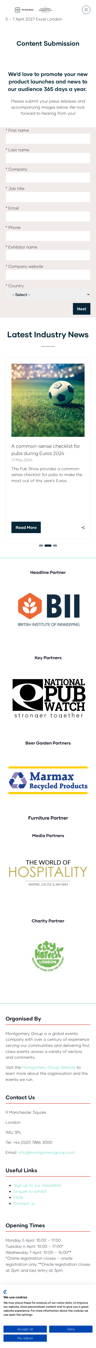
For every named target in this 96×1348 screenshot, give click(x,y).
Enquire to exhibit (30, 1191)
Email (12, 208)
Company (16, 169)
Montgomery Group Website (49, 1067)
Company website (24, 266)
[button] (86, 10)
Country (15, 285)
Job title (15, 188)
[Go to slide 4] (55, 546)
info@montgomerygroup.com (46, 1152)
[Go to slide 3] (48, 546)
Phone (13, 227)
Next (81, 308)
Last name (17, 149)
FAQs (19, 1197)
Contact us (24, 1203)
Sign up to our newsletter (38, 1185)
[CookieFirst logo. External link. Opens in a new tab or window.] (5, 1292)
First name (17, 130)
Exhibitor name (21, 247)
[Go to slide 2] (41, 546)
